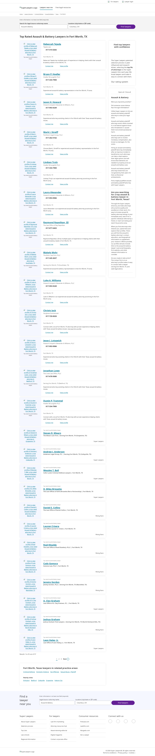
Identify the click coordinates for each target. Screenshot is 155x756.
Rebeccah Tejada (52, 44)
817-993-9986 (51, 198)
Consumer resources (88, 716)
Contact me (49, 66)
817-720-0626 (51, 316)
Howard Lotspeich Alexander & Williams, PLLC (58, 105)
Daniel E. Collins (51, 507)
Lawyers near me (46, 7)
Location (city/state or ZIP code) (79, 23)
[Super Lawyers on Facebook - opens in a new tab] (110, 721)
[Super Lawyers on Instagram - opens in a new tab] (118, 721)
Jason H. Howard (52, 102)
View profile (64, 66)
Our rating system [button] (119, 82)
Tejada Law (47, 47)
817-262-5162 (51, 138)
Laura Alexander (52, 192)
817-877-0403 (51, 228)
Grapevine (49, 680)
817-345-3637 (51, 258)
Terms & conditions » (110, 753)
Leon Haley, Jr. (50, 640)
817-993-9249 (51, 108)
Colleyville (41, 680)
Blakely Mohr (50, 252)
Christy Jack (49, 310)
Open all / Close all (124, 92)
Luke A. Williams (52, 280)
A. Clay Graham (51, 600)
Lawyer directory (28, 14)
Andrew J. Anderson (54, 451)
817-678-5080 (51, 376)
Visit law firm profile (74, 329)
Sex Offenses (54, 672)
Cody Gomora (50, 563)
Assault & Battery (49, 14)
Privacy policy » (123, 753)
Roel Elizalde (50, 544)
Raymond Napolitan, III (56, 222)
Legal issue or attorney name (49, 700)
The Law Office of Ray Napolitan (54, 225)
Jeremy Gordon (51, 582)
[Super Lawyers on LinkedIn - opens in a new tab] (133, 721)
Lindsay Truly (50, 162)
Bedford (34, 680)
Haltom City (58, 680)
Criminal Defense (39, 14)
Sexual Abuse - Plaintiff (68, 672)
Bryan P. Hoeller (51, 74)
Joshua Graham (51, 619)
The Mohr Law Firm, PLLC (51, 255)
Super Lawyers (26, 716)
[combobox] (44, 27)
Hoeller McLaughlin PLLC (51, 77)
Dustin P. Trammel (53, 400)
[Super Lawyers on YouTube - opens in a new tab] (126, 721)
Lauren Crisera (51, 526)
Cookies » (132, 753)
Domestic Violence (42, 672)
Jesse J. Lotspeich (52, 340)
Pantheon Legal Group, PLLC (53, 135)
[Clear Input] (65, 27)
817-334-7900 (51, 80)
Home (21, 14)
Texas (57, 14)
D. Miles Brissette (52, 488)
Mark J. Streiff (50, 132)
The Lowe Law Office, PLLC (52, 373)
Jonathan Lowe (51, 370)
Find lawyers (126, 26)
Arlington (26, 680)
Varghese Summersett (51, 313)
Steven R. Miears (52, 433)
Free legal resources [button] (63, 7)
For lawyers (54, 716)
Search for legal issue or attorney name (34, 23)
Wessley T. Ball (51, 470)
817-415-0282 (51, 50)
